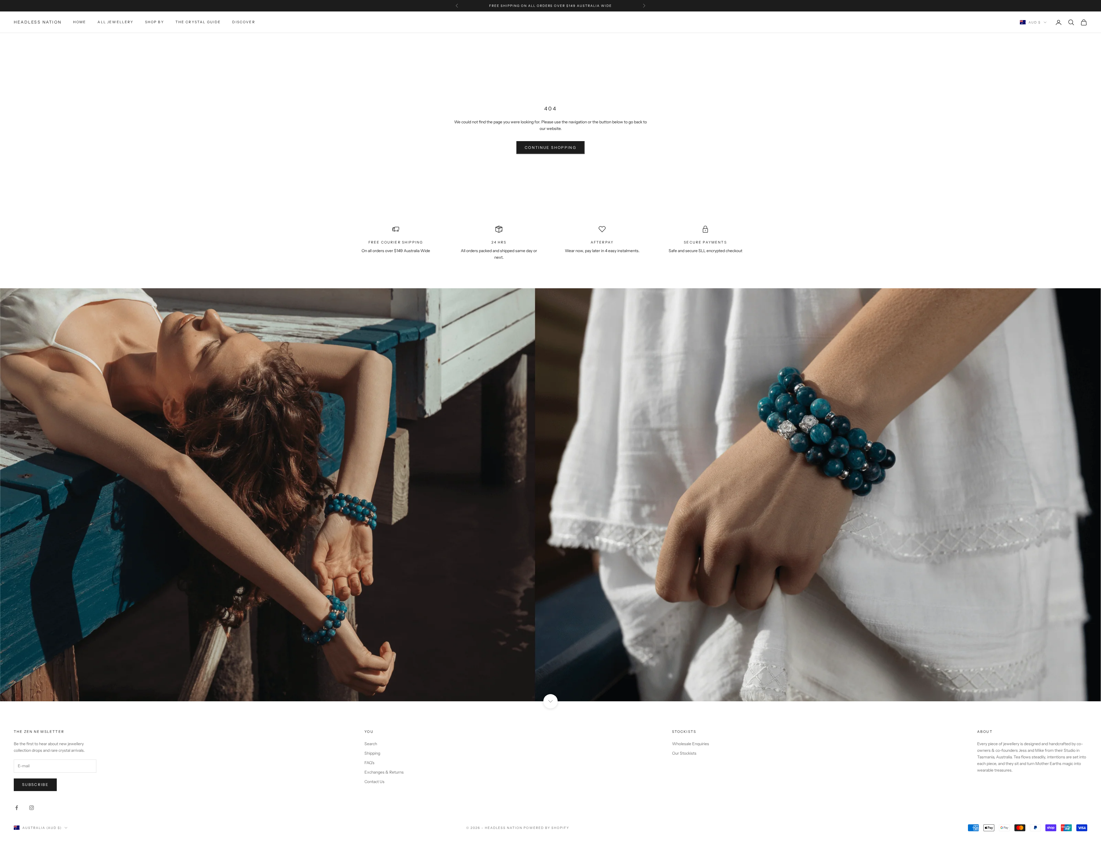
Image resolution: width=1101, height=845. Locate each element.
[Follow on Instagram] (31, 808)
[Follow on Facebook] (16, 808)
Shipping (372, 753)
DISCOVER (243, 22)
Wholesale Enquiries (690, 743)
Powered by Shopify (546, 828)
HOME (79, 22)
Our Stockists (684, 753)
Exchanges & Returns (384, 772)
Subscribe (35, 784)
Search (370, 743)
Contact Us (374, 781)
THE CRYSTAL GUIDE (198, 22)
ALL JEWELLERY (115, 22)
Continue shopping (550, 147)
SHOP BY (154, 22)
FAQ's (369, 762)
